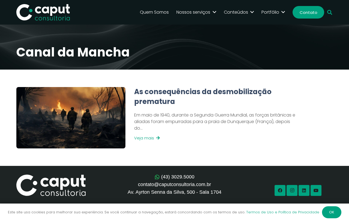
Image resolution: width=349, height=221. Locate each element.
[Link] (212, 117)
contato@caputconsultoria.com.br (174, 184)
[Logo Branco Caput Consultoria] (43, 12)
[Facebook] (280, 190)
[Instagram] (292, 190)
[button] (329, 12)
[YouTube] (316, 190)
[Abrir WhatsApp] (335, 207)
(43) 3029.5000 (177, 177)
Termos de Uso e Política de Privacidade (282, 212)
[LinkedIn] (304, 190)
